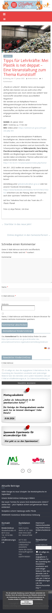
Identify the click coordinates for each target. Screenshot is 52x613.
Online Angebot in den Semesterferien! (28, 235)
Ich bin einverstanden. (27, 602)
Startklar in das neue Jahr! (16, 224)
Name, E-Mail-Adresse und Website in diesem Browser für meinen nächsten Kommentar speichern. (26, 317)
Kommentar (6, 257)
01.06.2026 (9, 418)
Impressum (40, 523)
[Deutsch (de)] (45, 349)
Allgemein (8, 56)
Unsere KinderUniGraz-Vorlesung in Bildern (18, 498)
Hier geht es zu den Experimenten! (21, 441)
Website (5, 304)
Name (5, 287)
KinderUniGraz (33, 78)
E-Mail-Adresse (9, 296)
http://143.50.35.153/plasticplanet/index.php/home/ (25, 163)
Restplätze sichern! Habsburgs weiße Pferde (19, 511)
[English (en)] (49, 349)
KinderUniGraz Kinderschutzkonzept (43, 529)
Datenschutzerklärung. (35, 599)
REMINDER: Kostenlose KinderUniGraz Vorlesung (21, 515)
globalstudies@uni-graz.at (29, 184)
